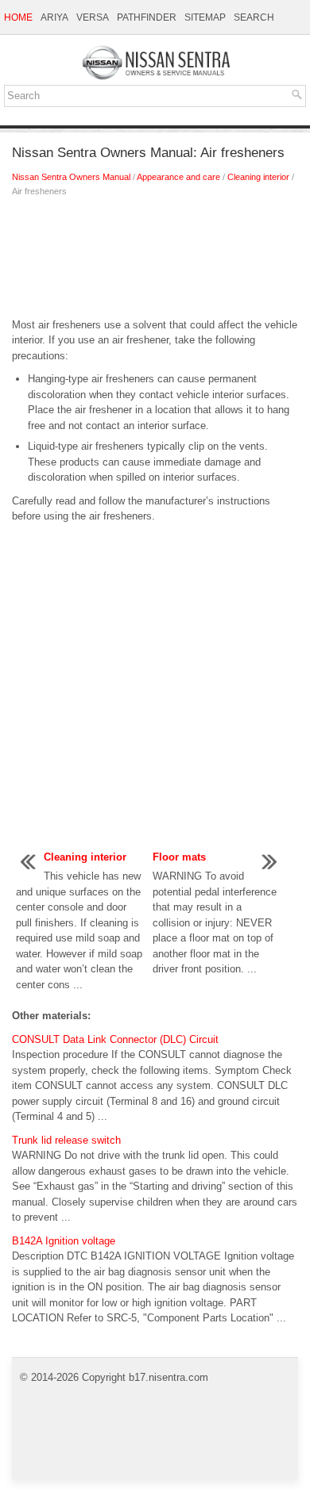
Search (254, 17)
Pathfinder (146, 17)
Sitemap (205, 17)
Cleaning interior (258, 177)
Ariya (54, 17)
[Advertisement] (155, 261)
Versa (92, 17)
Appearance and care (178, 177)
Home (18, 17)
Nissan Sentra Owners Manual (71, 177)
